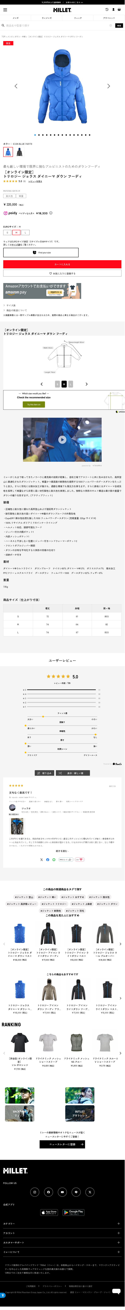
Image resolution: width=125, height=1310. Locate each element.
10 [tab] (70, 135)
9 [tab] (66, 135)
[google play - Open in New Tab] (74, 1214)
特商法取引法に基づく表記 (80, 1286)
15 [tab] (89, 135)
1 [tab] (35, 135)
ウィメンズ (47, 17)
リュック (78, 17)
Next (108, 87)
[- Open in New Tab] (42, 297)
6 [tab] (54, 135)
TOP (3, 36)
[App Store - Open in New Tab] (49, 1214)
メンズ (16, 17)
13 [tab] (81, 135)
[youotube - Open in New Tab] (62, 1192)
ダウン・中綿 (20, 36)
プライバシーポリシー (52, 1286)
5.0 (75, 676)
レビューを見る (35, 181)
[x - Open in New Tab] (89, 1192)
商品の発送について (16, 310)
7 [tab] (58, 135)
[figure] (42, 384)
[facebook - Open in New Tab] (48, 1192)
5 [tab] (50, 135)
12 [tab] (78, 135)
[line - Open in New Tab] (76, 1192)
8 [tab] (62, 135)
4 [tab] (46, 135)
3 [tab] (43, 135)
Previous (17, 87)
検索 (119, 25)
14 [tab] (85, 135)
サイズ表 (16, 244)
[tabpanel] (62, 86)
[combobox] (64, 384)
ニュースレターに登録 (62, 1144)
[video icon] (62, 440)
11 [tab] (74, 135)
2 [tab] (39, 135)
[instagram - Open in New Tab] (34, 1192)
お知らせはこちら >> (74, 2)
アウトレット (109, 17)
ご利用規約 (31, 1286)
